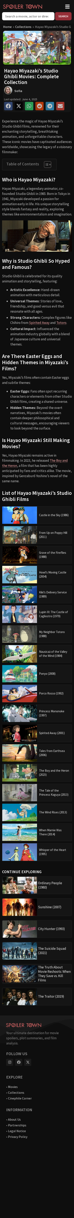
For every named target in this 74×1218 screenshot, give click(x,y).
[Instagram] (9, 1062)
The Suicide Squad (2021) (52, 950)
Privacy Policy (17, 1137)
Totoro (61, 322)
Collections (23, 27)
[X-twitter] (27, 1062)
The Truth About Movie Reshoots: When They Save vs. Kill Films (54, 973)
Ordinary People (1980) (50, 885)
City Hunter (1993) (51, 929)
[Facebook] (18, 1062)
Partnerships (17, 1125)
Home (7, 27)
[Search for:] (28, 16)
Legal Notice (17, 1131)
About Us (14, 1119)
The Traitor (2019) (51, 996)
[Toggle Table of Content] (45, 164)
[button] (8, 106)
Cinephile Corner (20, 1098)
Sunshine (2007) (49, 907)
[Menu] (67, 6)
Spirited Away (39, 322)
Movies (13, 1087)
